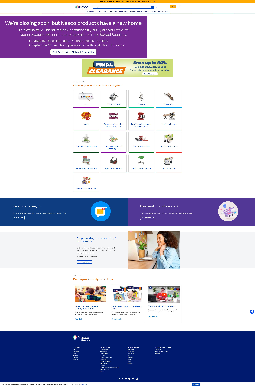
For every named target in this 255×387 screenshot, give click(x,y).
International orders (103, 351)
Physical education (169, 146)
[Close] (252, 384)
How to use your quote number (106, 357)
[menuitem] (154, 11)
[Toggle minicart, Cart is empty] (180, 6)
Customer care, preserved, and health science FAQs (109, 367)
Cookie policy (75, 357)
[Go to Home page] (82, 7)
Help (156, 7)
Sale (99, 11)
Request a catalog (131, 351)
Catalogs (146, 11)
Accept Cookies (196, 384)
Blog (128, 355)
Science (141, 104)
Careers (74, 353)
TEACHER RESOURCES (136, 11)
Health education (141, 146)
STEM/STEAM (113, 104)
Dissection (169, 104)
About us (74, 349)
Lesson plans (130, 359)
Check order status (103, 359)
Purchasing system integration (105, 361)
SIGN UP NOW (18, 218)
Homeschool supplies (86, 188)
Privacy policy (75, 355)
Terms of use (75, 359)
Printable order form (104, 353)
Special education (113, 168)
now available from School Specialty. (144, 1)
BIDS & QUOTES (123, 11)
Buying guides (130, 357)
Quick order (102, 355)
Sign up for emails (131, 349)
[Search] (152, 7)
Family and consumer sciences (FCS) (141, 125)
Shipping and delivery (104, 363)
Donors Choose (76, 351)
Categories (90, 11)
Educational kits (130, 363)
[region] (127, 384)
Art (86, 104)
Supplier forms (157, 353)
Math (86, 124)
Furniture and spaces (141, 168)
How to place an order (104, 349)
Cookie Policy (84, 384)
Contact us (102, 371)
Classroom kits (169, 168)
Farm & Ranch (113, 11)
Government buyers (158, 349)
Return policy (102, 365)
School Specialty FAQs (104, 369)
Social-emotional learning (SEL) (113, 147)
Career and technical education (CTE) (114, 125)
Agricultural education (86, 146)
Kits (105, 11)
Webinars (129, 361)
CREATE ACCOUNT (148, 218)
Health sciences (168, 124)
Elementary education (86, 168)
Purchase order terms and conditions (161, 351)
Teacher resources (131, 353)
